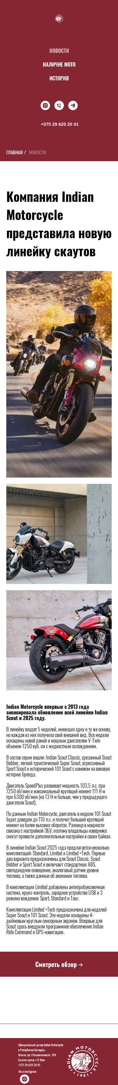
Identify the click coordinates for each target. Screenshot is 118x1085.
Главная (14, 152)
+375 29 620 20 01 (60, 124)
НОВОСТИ (59, 50)
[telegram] (73, 105)
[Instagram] (45, 105)
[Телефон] (59, 105)
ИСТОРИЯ (59, 78)
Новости (37, 152)
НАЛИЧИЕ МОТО (59, 64)
